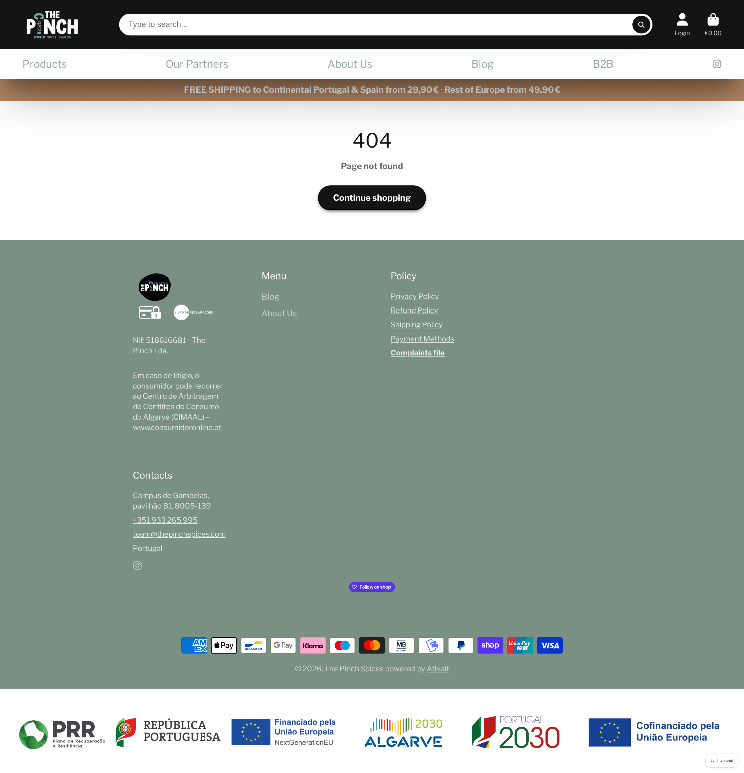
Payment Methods (422, 338)
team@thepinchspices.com (179, 533)
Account (682, 24)
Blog (482, 64)
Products (44, 64)
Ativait (438, 668)
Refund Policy (414, 310)
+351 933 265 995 (165, 520)
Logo (52, 24)
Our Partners (197, 64)
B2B (603, 64)
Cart (713, 24)
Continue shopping (372, 198)
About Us (350, 64)
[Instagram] (717, 64)
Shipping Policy (417, 324)
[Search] (641, 24)
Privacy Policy (415, 296)
